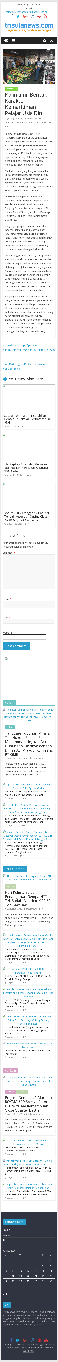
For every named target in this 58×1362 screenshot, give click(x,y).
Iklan (5, 1240)
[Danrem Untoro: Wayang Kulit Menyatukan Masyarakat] (28, 1043)
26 (20, 1281)
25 (13, 1281)
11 (13, 1270)
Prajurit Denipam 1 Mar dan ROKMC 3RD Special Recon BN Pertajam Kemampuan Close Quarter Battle (28, 1104)
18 (13, 1276)
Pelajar (8, 126)
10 (5, 1270)
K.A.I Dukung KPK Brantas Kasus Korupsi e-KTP (25, 366)
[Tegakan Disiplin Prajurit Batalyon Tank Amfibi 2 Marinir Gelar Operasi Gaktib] (28, 784)
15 (43, 1270)
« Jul (5, 1294)
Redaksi (7, 1229)
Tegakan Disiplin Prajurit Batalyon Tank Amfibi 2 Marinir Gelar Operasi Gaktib (25, 793)
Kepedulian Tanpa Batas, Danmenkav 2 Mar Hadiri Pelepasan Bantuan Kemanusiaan (28, 1193)
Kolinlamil (46, 122)
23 (50, 1276)
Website (7, 632)
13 (28, 1270)
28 (35, 1281)
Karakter (24, 122)
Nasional (11, 886)
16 (50, 1270)
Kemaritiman (35, 122)
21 (35, 1276)
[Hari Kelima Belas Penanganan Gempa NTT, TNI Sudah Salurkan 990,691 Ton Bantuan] (29, 876)
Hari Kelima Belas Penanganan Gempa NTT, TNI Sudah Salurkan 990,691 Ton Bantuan (29, 898)
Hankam (10, 1091)
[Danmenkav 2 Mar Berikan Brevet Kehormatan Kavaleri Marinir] (28, 1140)
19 (20, 1276)
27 (28, 1281)
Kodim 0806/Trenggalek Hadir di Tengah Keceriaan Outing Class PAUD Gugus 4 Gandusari (26, 516)
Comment (9, 552)
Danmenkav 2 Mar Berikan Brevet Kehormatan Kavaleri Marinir (22, 1149)
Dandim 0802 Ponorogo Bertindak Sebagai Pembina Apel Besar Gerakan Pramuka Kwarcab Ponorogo (27, 1003)
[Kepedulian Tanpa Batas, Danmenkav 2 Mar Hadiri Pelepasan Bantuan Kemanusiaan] (28, 1184)
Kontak (6, 1234)
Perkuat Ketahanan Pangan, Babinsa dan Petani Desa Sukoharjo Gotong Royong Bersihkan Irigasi (26, 1030)
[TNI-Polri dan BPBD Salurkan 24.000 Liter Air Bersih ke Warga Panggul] (28, 968)
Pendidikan (12, 88)
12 (20, 1270)
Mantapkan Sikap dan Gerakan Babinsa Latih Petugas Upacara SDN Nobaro (26, 467)
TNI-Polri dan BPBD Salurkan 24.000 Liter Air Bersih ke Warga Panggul (28, 977)
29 (43, 1281)
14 (35, 1270)
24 (5, 1281)
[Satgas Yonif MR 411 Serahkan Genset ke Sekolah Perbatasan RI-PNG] (29, 386)
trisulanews (32, 118)
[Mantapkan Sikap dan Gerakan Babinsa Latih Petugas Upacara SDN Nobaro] (29, 435)
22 (43, 1276)
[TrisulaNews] (6, 40)
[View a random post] (51, 40)
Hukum (10, 727)
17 (5, 1276)
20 (28, 1276)
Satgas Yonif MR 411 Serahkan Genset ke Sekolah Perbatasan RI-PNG (27, 419)
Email (6, 617)
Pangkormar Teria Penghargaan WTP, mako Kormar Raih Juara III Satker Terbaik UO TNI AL (28, 1170)
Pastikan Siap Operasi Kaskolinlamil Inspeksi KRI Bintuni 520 (29, 347)
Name (7, 598)
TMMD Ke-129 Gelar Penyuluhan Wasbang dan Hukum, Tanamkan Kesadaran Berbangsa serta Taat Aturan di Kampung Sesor (29, 818)
